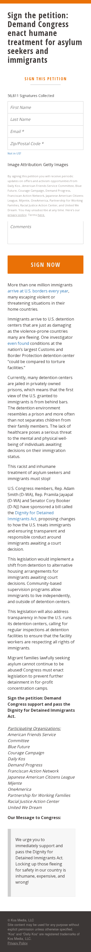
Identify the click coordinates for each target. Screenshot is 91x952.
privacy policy (17, 215)
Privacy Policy (18, 943)
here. (41, 215)
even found (18, 343)
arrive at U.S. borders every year (38, 291)
